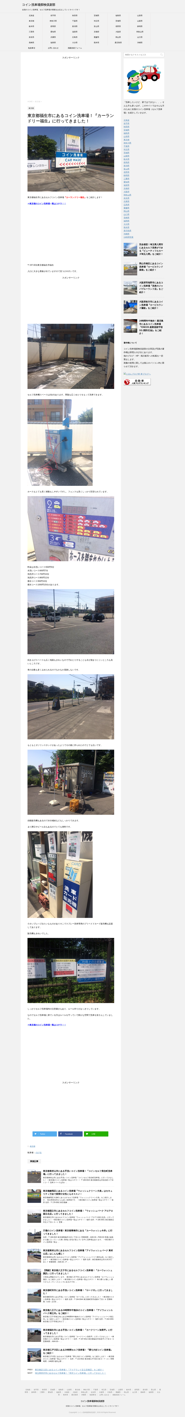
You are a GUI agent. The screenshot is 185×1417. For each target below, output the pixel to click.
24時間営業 (128, 237)
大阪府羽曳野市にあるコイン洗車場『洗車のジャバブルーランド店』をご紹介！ (151, 287)
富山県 (96, 26)
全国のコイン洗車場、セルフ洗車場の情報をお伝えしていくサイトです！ (92, 1406)
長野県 (118, 26)
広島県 (74, 37)
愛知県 (53, 32)
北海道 (31, 15)
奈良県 (31, 37)
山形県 (139, 15)
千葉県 (74, 21)
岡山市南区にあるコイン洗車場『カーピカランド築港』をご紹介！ (151, 266)
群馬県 (53, 26)
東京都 (31, 21)
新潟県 (74, 26)
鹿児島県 (118, 43)
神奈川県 (53, 21)
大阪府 (118, 32)
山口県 (139, 37)
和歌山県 (139, 32)
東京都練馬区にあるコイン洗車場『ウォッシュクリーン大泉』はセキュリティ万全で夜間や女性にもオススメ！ (77, 1192)
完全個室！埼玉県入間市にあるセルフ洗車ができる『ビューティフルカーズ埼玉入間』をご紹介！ (151, 249)
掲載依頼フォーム (75, 48)
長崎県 (31, 43)
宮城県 (96, 15)
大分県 (74, 43)
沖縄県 (139, 43)
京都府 (96, 32)
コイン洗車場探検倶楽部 (38, 4)
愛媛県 (96, 37)
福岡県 (53, 43)
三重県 (31, 32)
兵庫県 (53, 37)
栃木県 (31, 26)
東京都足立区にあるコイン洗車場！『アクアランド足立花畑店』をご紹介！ (69, 1370)
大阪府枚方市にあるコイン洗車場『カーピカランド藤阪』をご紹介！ (151, 305)
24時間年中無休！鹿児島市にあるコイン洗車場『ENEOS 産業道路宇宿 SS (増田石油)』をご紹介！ (151, 327)
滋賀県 (74, 32)
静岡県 (139, 26)
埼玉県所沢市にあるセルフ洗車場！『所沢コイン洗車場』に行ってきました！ (70, 1373)
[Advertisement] (47, 79)
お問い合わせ (53, 48)
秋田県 (74, 15)
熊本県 (96, 43)
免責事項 (31, 48)
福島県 (118, 15)
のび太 (39, 1152)
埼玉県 (96, 21)
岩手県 (53, 15)
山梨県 (139, 21)
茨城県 (118, 21)
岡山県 (118, 37)
